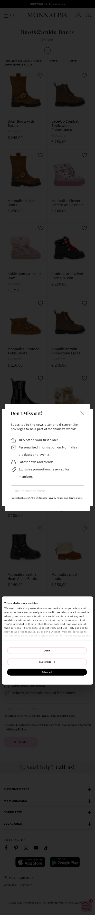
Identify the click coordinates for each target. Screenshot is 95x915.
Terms (72, 498)
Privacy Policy (55, 498)
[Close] (82, 413)
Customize (45, 661)
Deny (47, 650)
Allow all (47, 671)
